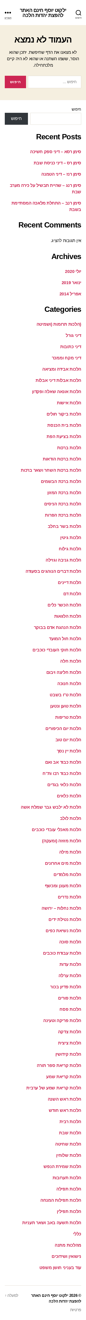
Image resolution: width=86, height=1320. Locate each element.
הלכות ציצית (69, 1043)
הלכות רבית (70, 1121)
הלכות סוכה (70, 942)
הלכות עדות (70, 964)
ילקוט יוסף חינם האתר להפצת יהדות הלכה (43, 13)
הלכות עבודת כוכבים (62, 953)
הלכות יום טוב (68, 739)
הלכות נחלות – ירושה (61, 908)
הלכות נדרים (69, 897)
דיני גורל (73, 335)
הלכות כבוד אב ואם (63, 762)
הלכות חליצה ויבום (63, 672)
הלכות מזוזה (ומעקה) (61, 841)
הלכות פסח (70, 1009)
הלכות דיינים (69, 582)
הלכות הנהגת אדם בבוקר (57, 627)
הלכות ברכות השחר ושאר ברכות (51, 470)
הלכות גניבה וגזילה (63, 560)
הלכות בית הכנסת (64, 425)
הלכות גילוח (70, 548)
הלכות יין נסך (69, 751)
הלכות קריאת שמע (63, 1076)
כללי (77, 1234)
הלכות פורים (69, 998)
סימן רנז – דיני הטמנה (61, 174)
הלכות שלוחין (68, 1155)
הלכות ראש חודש (65, 1110)
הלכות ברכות (69, 447)
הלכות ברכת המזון (64, 492)
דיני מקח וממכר (66, 358)
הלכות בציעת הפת (64, 436)
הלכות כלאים (69, 796)
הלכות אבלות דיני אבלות (58, 380)
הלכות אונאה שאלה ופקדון (56, 391)
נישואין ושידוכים (66, 1256)
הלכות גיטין (70, 537)
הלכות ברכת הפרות (63, 515)
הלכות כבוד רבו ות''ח (62, 773)
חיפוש (76, 109)
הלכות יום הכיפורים (63, 728)
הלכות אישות (69, 402)
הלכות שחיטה (68, 1144)
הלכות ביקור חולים (64, 414)
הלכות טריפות (68, 717)
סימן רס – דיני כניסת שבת (57, 163)
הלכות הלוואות (67, 616)
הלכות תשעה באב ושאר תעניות (51, 1222)
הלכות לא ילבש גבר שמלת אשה (51, 807)
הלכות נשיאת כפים (63, 930)
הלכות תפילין (69, 1211)
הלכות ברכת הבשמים (61, 481)
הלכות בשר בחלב (64, 526)
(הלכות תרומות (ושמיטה (59, 324)
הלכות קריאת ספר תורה (59, 1065)
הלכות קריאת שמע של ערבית (53, 1088)
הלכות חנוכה (69, 683)
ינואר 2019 (71, 282)
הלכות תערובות (67, 1177)
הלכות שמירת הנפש (62, 1166)
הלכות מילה (70, 852)
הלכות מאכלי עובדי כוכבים (56, 829)
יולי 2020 (73, 271)
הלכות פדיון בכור (65, 987)
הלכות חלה (70, 661)
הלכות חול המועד (65, 638)
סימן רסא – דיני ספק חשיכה (55, 151)
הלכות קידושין (68, 1054)
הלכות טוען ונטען (65, 706)
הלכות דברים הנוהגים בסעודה (53, 571)
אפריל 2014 (70, 294)
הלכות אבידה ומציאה (61, 369)
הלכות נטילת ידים (64, 919)
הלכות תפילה (68, 1189)
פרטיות (75, 1310)
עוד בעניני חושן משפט (60, 1267)
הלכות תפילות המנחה (60, 1200)
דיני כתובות (70, 346)
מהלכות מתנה (68, 1245)
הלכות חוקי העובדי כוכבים (56, 650)
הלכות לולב (70, 818)
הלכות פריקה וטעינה (62, 1020)
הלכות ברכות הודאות (62, 459)
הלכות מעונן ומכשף (63, 885)
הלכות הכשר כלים (64, 605)
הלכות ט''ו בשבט (65, 694)
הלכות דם (72, 593)
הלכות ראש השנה (64, 1099)
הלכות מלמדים (67, 874)
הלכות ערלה (70, 975)
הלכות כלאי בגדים (64, 784)
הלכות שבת (70, 1133)
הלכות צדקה (69, 1031)
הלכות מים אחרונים (63, 863)
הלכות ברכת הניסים (62, 504)
